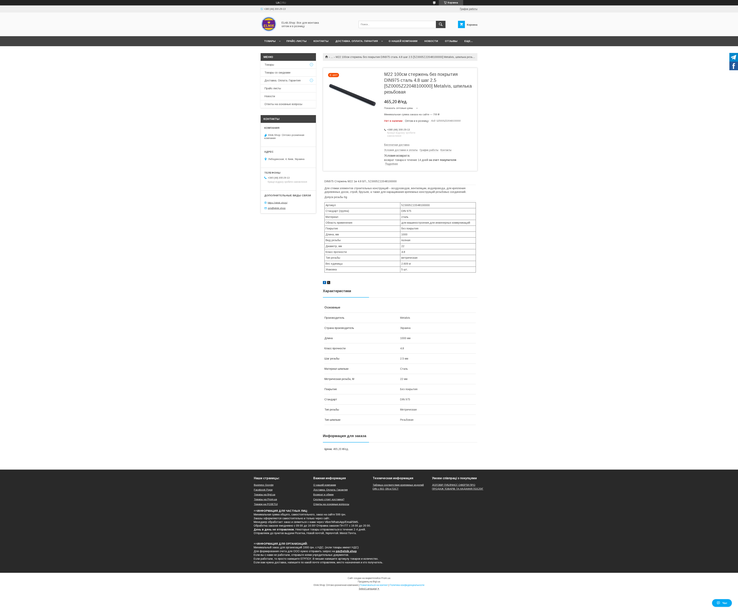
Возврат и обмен (323, 494)
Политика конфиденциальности (407, 585)
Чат (724, 603)
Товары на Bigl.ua (264, 494)
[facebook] (324, 283)
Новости (431, 41)
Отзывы (451, 41)
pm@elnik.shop (277, 208)
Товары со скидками (277, 72)
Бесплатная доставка (396, 144)
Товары (270, 41)
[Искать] (440, 24)
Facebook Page (263, 489)
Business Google (263, 484)
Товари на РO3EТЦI (266, 504)
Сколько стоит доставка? (328, 499)
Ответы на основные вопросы (283, 104)
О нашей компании (403, 41)
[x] (328, 283)
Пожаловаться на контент (374, 585)
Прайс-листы (296, 41)
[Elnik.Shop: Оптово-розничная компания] (269, 31)
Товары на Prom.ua (265, 499)
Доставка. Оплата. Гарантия (356, 41)
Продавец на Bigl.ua (369, 581)
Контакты (320, 41)
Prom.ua (385, 578)
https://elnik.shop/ (278, 202)
